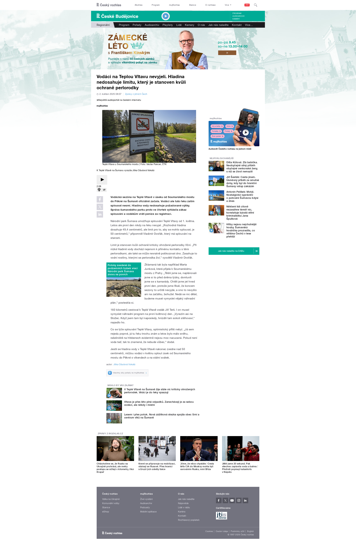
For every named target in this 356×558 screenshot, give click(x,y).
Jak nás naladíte (218, 24)
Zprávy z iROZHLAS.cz (110, 433)
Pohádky (215, 131)
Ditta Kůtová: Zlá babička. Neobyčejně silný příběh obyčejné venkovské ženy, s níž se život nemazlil (242, 167)
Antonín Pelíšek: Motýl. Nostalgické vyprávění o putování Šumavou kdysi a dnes (242, 196)
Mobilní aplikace (148, 511)
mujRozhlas (174, 5)
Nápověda (183, 503)
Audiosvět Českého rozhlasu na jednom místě (230, 149)
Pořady (137, 24)
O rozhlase (210, 5)
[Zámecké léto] (178, 48)
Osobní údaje (222, 531)
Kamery (236, 19)
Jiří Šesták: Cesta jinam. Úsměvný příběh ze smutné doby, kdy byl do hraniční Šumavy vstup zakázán (242, 182)
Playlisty (168, 24)
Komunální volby (110, 503)
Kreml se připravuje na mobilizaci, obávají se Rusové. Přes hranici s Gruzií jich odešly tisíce (157, 466)
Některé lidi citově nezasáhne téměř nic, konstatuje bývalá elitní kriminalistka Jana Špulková (240, 212)
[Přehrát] (102, 180)
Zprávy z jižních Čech (136, 94)
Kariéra (181, 511)
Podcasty (145, 507)
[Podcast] (99, 190)
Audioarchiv (238, 16)
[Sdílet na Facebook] (100, 199)
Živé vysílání (216, 136)
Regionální (103, 24)
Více (249, 24)
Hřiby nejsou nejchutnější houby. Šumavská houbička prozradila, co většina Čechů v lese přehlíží (241, 230)
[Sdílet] (104, 190)
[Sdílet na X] (100, 207)
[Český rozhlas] (109, 5)
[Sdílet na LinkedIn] (100, 214)
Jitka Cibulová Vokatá (124, 364)
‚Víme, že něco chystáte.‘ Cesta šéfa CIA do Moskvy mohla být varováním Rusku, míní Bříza (197, 466)
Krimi (229, 126)
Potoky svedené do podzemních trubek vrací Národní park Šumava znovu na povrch (123, 270)
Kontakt (237, 24)
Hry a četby (216, 126)
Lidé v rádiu (184, 507)
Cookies (209, 531)
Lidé (179, 24)
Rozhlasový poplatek (188, 520)
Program (156, 5)
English (250, 531)
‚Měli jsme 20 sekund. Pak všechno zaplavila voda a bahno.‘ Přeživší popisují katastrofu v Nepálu (240, 467)
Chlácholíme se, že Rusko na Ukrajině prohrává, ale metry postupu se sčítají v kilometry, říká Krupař (115, 467)
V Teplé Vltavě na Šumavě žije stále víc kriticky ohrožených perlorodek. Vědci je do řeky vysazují (159, 391)
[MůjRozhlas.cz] (102, 106)
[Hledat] (255, 5)
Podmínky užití (237, 531)
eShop (105, 511)
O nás (201, 24)
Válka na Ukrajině (111, 499)
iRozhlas (139, 5)
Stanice (192, 5)
